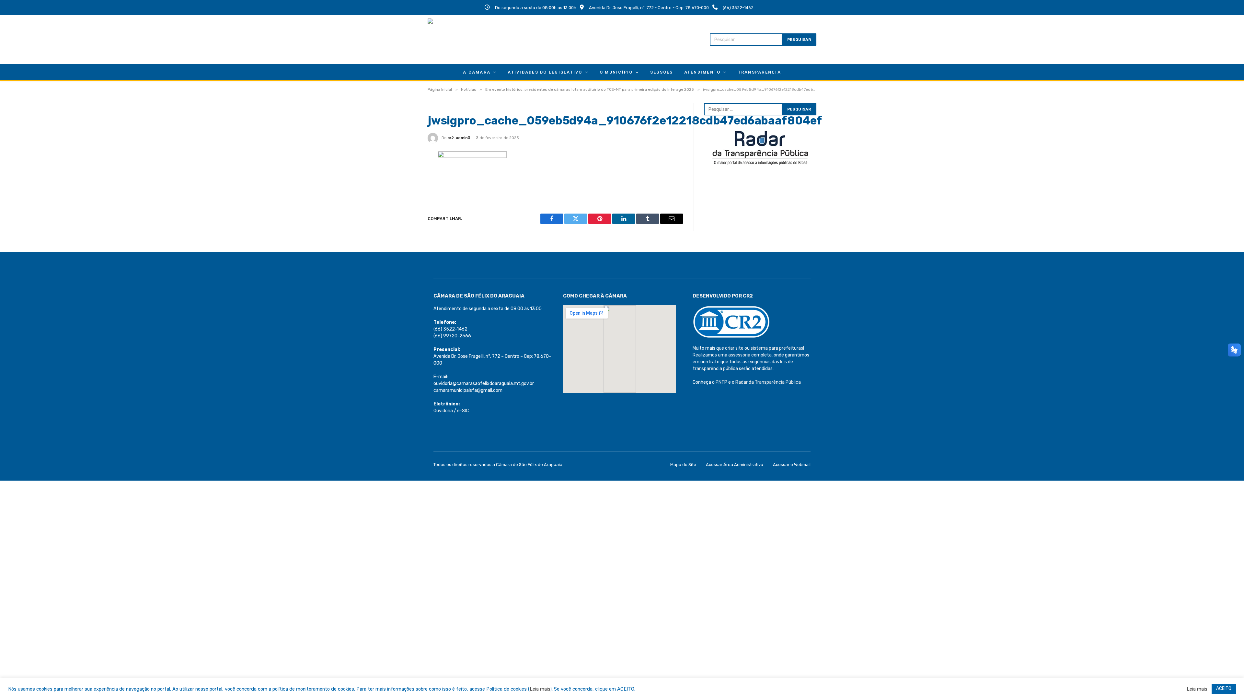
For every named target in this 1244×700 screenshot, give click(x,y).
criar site (734, 348)
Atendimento (702, 72)
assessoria (739, 355)
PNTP (721, 382)
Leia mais (540, 689)
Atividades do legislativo (545, 72)
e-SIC (463, 411)
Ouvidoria (443, 411)
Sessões (661, 72)
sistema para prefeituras (777, 348)
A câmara (476, 72)
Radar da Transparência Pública (768, 382)
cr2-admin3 (458, 137)
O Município (616, 72)
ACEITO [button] (1223, 688)
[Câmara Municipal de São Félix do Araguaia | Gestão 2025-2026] (470, 39)
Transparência (759, 72)
